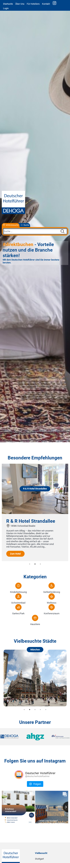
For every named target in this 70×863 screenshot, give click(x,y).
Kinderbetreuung (18, 592)
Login (6, 8)
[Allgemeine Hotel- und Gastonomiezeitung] (35, 737)
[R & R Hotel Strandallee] (35, 513)
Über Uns (19, 4)
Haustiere (35, 624)
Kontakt (46, 4)
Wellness (51, 602)
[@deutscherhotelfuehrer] (18, 774)
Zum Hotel (15, 553)
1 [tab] (29, 564)
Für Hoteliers (33, 4)
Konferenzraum (51, 613)
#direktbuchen (18, 244)
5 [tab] (46, 709)
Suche (26, 225)
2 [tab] (35, 564)
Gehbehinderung (51, 592)
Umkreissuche (12, 225)
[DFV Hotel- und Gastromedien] (58, 737)
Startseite (8, 4)
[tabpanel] (35, 512)
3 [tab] (40, 564)
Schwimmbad (18, 602)
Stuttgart (39, 858)
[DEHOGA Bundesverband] (12, 737)
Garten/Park (18, 613)
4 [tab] (40, 709)
